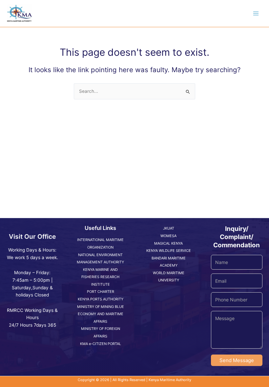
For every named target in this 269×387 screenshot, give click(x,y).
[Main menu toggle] (256, 13)
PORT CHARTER (100, 291)
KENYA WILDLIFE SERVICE (168, 250)
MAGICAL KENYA (168, 243)
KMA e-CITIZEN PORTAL (100, 343)
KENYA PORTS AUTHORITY (100, 299)
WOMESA (168, 236)
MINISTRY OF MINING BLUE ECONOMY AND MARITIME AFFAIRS (100, 314)
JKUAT (168, 228)
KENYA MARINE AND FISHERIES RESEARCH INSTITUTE (100, 277)
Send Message (236, 360)
